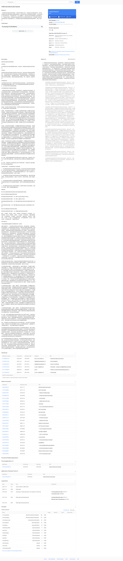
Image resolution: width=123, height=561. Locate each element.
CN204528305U (5, 450)
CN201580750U (5, 437)
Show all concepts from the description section (12, 550)
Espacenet (57, 54)
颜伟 (61, 22)
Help (78, 559)
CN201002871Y (5, 431)
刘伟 (56, 22)
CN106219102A (5, 406)
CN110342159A (5, 366)
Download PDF (54, 16)
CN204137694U (5, 392)
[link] (5, 515)
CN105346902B (5, 401)
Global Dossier (63, 54)
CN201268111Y (5, 434)
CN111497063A (5, 369)
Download (67, 510)
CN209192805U (5, 448)
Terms (66, 559)
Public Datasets (60, 559)
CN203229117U (5, 417)
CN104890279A (5, 358)
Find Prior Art (62, 16)
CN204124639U (5, 453)
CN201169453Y (5, 426)
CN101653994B (5, 390)
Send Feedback (52, 559)
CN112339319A (5, 372)
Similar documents (65, 51)
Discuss (68, 54)
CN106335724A (5, 361)
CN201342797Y (5, 423)
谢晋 (64, 22)
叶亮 (54, 22)
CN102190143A (5, 420)
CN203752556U (5, 428)
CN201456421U (5, 409)
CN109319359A (5, 439)
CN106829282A (5, 364)
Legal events (58, 51)
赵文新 (58, 22)
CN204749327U (5, 387)
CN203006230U (5, 412)
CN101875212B (5, 442)
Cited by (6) (53, 51)
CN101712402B (5, 403)
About (45, 559)
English (57, 20)
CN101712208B (5, 398)
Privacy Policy (72, 559)
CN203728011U (5, 414)
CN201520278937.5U (6, 466)
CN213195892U (5, 445)
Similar (69, 16)
